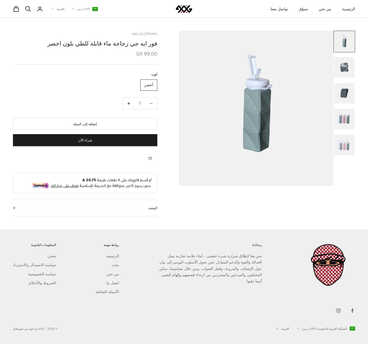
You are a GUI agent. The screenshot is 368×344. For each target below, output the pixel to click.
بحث (115, 264)
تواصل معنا (279, 8)
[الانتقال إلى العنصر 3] (344, 93)
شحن (51, 255)
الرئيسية (348, 8)
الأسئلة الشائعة (107, 291)
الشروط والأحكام (42, 282)
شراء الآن (85, 140)
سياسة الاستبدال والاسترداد (34, 264)
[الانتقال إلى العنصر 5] (344, 145)
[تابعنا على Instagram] (338, 310)
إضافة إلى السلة (85, 124)
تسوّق (303, 8)
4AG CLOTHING (144, 34)
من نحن (325, 8)
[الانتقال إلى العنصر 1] (344, 41)
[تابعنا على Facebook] (352, 310)
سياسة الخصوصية (42, 274)
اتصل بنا (112, 282)
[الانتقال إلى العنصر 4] (344, 119)
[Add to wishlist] (150, 158)
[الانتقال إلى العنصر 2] (344, 67)
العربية (60, 9)
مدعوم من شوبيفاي (25, 329)
